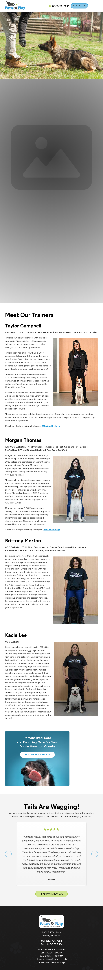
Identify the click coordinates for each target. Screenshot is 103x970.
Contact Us (79, 6)
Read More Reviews (51, 894)
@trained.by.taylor (51, 426)
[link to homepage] (15, 5)
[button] (93, 6)
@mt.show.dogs (51, 529)
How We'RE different (37, 754)
